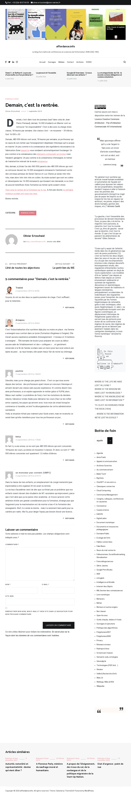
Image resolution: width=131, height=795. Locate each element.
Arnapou (20, 320)
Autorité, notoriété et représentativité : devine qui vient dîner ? (18, 767)
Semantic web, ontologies (107, 657)
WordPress (89, 791)
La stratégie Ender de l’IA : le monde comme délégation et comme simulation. (109, 75)
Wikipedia (100, 686)
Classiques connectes (106, 486)
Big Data (100, 478)
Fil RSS (89, 62)
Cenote (59, 791)
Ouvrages (52, 62)
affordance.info (65, 46)
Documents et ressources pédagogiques (107, 528)
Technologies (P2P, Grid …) (107, 665)
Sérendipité (101, 661)
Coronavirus (101, 506)
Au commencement (105, 470)
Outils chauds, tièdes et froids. (109, 620)
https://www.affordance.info (36, 242)
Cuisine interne (103, 510)
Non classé (101, 611)
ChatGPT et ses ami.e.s (106, 482)
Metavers (101, 599)
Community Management (107, 495)
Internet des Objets (105, 586)
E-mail (45, 584)
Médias (61, 62)
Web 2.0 (100, 678)
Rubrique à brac (12, 99)
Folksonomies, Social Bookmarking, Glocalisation (111, 555)
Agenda (100, 453)
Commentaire (12, 544)
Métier (99, 603)
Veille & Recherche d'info (107, 674)
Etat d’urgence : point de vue (110, 765)
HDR (98, 574)
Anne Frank (101, 457)
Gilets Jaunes (102, 566)
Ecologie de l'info (103, 538)
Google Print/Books (104, 570)
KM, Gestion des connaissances (110, 591)
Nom (7, 584)
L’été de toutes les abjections (22, 266)
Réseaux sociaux (104, 645)
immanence (42, 161)
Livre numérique (103, 595)
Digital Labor (102, 518)
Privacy (100, 640)
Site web (9, 596)
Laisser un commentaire (58, 625)
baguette (25, 150)
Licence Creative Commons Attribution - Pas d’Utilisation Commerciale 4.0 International (108, 123)
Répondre (69, 307)
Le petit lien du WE (63, 266)
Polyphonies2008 (104, 636)
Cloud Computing (104, 490)
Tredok (19, 288)
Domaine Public (103, 534)
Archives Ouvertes (104, 466)
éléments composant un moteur (51, 154)
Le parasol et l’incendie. (46, 73)
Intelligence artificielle (105, 582)
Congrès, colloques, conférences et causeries (110, 500)
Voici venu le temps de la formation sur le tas (25, 190)
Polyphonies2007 (104, 632)
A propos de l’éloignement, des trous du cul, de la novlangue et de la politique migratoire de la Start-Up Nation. (81, 770)
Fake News (101, 546)
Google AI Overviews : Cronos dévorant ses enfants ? (79, 74)
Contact (70, 62)
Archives (80, 62)
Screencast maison (105, 653)
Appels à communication (107, 461)
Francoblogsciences (105, 561)
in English (100, 578)
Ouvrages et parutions (106, 624)
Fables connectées (104, 542)
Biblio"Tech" (101, 474)
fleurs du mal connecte (106, 550)
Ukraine (100, 669)
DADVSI (100, 514)
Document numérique (105, 522)
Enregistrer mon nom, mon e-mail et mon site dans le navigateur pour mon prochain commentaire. (39, 613)
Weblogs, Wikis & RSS (105, 682)
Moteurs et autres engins (107, 607)
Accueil (42, 62)
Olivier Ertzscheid (12, 111)
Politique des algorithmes (107, 628)
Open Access (102, 615)
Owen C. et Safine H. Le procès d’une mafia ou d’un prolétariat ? (19, 74)
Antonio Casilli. (113, 206)
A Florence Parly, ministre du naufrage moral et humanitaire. (49, 767)
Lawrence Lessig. (110, 165)
